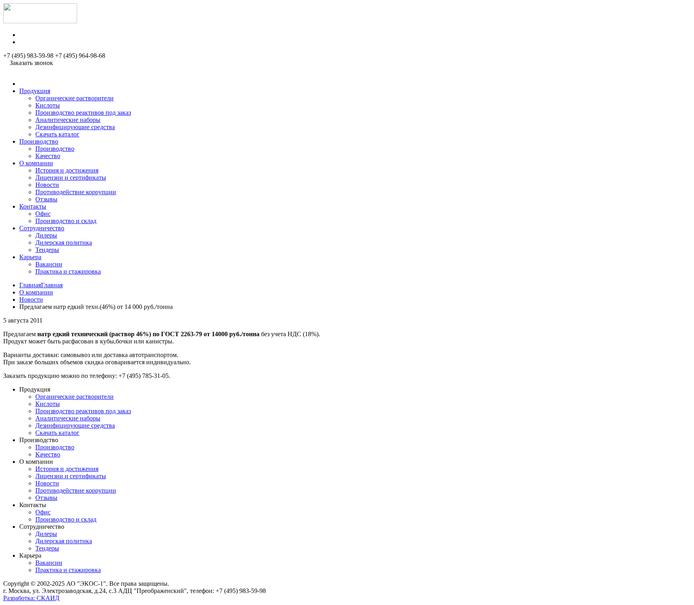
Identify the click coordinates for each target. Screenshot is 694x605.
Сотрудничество (41, 228)
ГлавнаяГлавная (41, 285)
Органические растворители (74, 98)
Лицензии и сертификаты (70, 177)
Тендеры (47, 249)
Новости (47, 184)
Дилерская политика (63, 242)
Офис (43, 213)
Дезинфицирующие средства (75, 127)
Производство (38, 141)
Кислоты (47, 105)
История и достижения (66, 170)
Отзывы (46, 199)
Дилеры (46, 235)
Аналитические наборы (67, 119)
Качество (47, 155)
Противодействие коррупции (75, 192)
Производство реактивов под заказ (83, 112)
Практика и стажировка (68, 271)
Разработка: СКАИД (31, 598)
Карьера (30, 257)
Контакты (32, 206)
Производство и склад (65, 220)
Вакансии (48, 264)
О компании (36, 163)
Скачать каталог (57, 134)
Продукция (34, 90)
